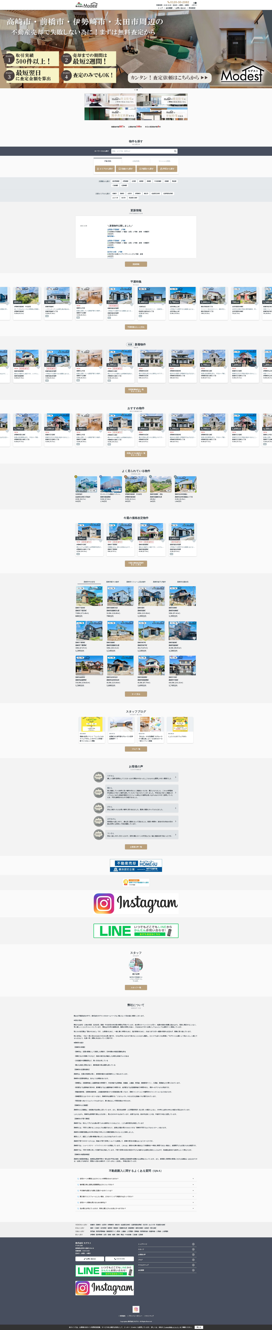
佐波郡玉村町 (156, 193)
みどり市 (115, 198)
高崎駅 (149, 181)
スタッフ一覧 (136, 987)
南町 (92, 1228)
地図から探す (148, 169)
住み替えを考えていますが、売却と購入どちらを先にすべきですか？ (103, 1208)
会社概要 (169, 8)
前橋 (109, 1234)
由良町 (146, 1228)
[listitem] (89, 303)
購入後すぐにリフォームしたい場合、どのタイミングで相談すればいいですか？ (106, 1196)
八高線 (158, 1231)
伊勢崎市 (138, 193)
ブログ (140, 1260)
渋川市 (123, 198)
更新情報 (136, 264)
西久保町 (153, 1228)
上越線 (123, 1231)
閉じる (199, 1327)
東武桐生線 (144, 1231)
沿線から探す (127, 169)
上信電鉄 (165, 1231)
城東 (113, 1234)
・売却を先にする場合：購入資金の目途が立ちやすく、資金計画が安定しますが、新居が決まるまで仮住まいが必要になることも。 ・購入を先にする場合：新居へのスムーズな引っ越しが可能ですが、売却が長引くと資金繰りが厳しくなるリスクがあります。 (119, 1209)
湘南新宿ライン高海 (113, 1231)
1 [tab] (134, 89)
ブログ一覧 (136, 749)
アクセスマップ (143, 1265)
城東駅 (141, 181)
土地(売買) (136, 161)
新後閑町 (131, 1228)
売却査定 (192, 8)
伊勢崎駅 (125, 181)
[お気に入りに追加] (7, 303)
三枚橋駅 (115, 185)
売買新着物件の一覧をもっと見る (136, 390)
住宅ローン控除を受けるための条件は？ (93, 1202)
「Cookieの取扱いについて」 (171, 1327)
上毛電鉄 (130, 1231)
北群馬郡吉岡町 (168, 193)
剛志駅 (174, 181)
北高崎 (140, 1234)
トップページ (142, 1244)
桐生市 (146, 193)
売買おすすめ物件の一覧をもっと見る (136, 454)
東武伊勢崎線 (101, 1231)
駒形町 (116, 1228)
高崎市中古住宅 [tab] (89, 582)
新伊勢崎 (99, 1234)
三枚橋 (135, 1234)
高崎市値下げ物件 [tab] (159, 582)
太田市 (130, 193)
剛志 (122, 1234)
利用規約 (122, 1316)
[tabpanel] (136, 49)
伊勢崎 (92, 1234)
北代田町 (104, 1228)
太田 (104, 1234)
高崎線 (136, 1231)
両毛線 (92, 1231)
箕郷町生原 (123, 1228)
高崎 (118, 1234)
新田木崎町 (140, 1228)
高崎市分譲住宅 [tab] (182, 582)
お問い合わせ (181, 8)
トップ (160, 8)
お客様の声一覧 (136, 847)
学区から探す (168, 169)
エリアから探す (106, 169)
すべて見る (136, 694)
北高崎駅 (124, 185)
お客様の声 (142, 1254)
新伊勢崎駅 (116, 181)
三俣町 (97, 1228)
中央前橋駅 (157, 181)
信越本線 (152, 1231)
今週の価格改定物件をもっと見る (136, 564)
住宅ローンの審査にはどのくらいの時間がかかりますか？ (99, 1178)
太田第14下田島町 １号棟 (116, 229)
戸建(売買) (107, 161)
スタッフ (141, 1249)
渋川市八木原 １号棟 (114, 252)
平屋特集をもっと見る (136, 327)
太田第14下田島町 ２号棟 (116, 240)
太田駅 (134, 181)
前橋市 (115, 193)
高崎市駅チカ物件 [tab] (112, 582)
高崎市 (122, 193)
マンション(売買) (164, 161)
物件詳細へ (111, 236)
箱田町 (110, 1228)
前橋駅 (167, 181)
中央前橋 (128, 1234)
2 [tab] (137, 89)
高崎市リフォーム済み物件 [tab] (136, 582)
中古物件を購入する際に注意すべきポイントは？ (96, 1190)
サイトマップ (149, 1316)
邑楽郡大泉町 (133, 198)
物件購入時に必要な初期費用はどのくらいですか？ (97, 1184)
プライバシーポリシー (135, 1316)
